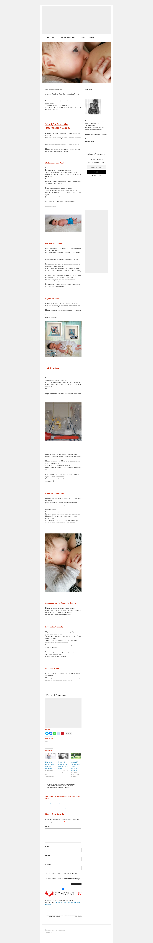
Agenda (91, 37)
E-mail (48, 855)
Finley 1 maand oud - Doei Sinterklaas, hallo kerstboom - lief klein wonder (65, 808)
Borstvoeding (54, 787)
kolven (64, 787)
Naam (47, 846)
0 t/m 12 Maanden (51, 784)
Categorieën (50, 37)
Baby (73, 784)
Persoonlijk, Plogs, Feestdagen (64, 785)
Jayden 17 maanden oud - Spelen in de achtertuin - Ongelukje (76, 766)
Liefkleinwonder (57, 89)
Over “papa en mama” (67, 37)
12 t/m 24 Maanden (60, 784)
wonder (68, 787)
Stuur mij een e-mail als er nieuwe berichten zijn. (63, 879)
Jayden (60, 787)
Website (48, 864)
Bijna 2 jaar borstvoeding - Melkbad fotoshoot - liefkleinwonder (63, 803)
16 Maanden (69, 784)
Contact (82, 37)
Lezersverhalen (51, 785)
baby (48, 787)
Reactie (47, 826)
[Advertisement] (76, 20)
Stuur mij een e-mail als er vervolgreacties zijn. (63, 873)
